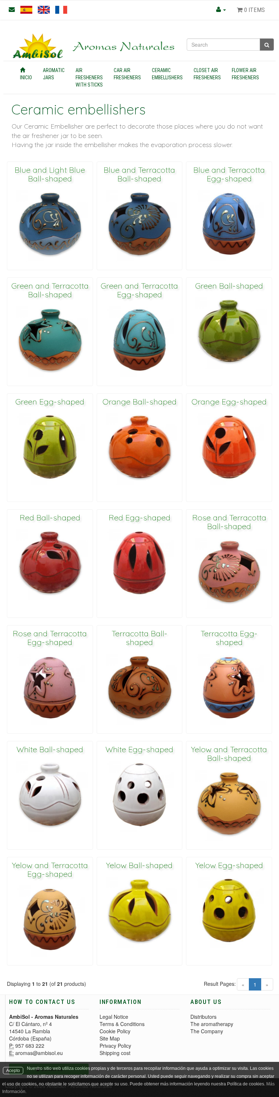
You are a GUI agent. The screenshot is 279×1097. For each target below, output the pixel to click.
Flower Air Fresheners (245, 73)
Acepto (13, 1070)
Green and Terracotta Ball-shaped (50, 290)
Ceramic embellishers (167, 73)
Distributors (203, 1016)
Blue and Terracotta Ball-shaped (139, 174)
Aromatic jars (54, 73)
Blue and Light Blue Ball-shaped (50, 174)
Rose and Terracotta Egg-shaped (50, 637)
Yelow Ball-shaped (139, 865)
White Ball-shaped (49, 749)
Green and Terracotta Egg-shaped (139, 290)
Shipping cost (115, 1052)
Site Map (110, 1038)
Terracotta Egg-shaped (229, 637)
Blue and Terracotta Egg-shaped (229, 174)
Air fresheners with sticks (89, 77)
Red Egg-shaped (139, 517)
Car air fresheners (127, 73)
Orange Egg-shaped (229, 402)
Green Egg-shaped (49, 402)
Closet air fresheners (207, 73)
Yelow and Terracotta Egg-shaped (50, 869)
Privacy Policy (115, 1045)
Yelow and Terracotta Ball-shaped (229, 753)
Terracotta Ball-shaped (139, 637)
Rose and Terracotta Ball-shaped (229, 521)
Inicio (26, 77)
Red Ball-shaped (50, 517)
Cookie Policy (115, 1031)
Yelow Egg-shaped (229, 865)
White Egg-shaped (139, 749)
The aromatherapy (211, 1023)
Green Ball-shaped (229, 286)
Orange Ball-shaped (139, 402)
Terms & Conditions (122, 1023)
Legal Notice (114, 1016)
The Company (206, 1031)
